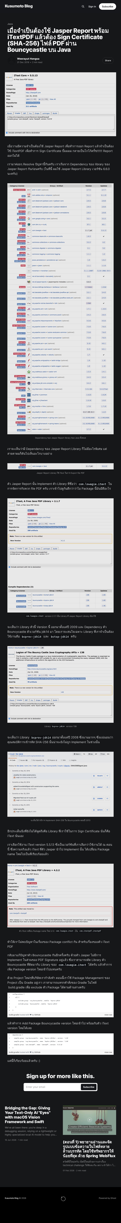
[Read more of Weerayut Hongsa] (11, 60)
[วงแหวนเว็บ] (63, 1198)
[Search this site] (83, 6)
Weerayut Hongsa (28, 58)
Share (108, 60)
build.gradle (14, 1015)
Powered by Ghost (107, 1198)
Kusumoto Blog (19, 6)
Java (10, 23)
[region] (60, 1002)
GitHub (37, 1015)
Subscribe (107, 6)
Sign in (92, 6)
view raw (108, 1015)
